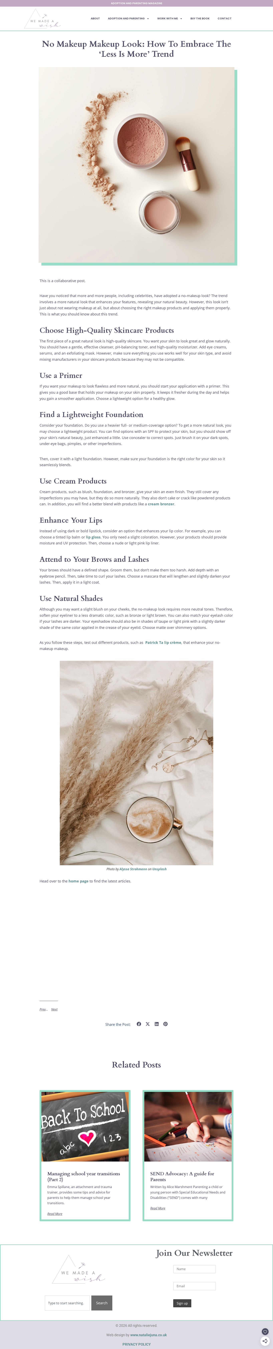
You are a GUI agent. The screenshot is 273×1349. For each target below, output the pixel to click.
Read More (54, 1213)
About (95, 18)
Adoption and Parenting (126, 18)
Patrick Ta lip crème (163, 642)
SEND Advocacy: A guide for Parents (182, 1177)
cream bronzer (161, 504)
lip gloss (93, 537)
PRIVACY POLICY (137, 1344)
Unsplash (159, 869)
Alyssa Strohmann (133, 869)
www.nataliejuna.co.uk (148, 1335)
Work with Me (167, 18)
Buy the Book (200, 18)
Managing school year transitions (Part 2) (83, 1177)
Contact (225, 18)
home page (79, 881)
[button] (139, 1024)
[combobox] (67, 1302)
